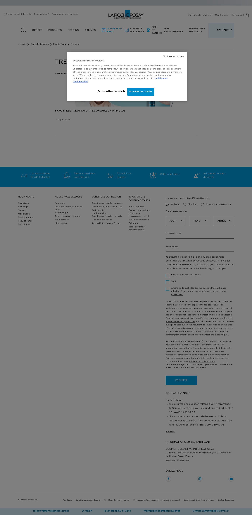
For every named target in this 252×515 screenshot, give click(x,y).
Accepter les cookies (140, 91)
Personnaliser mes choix (111, 91)
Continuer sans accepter (173, 56)
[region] (127, 77)
